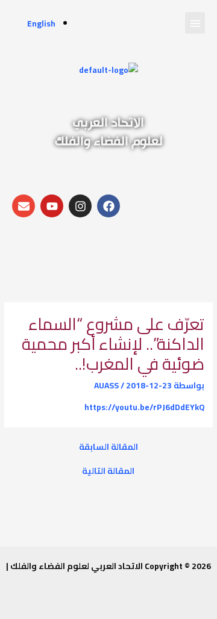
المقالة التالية (108, 471)
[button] (195, 23)
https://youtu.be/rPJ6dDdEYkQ (144, 407)
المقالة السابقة (108, 447)
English (41, 23)
